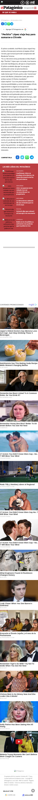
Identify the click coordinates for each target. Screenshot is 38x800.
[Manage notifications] (33, 790)
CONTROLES (19, 219)
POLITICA (18, 209)
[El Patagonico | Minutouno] (32, 3)
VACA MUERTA (19, 171)
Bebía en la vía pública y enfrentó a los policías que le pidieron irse (25, 224)
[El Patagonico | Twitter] (10, 3)
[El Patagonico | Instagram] (27, 3)
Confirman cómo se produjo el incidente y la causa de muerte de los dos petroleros (25, 176)
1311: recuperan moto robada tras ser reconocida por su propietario (24, 191)
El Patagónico (5, 20)
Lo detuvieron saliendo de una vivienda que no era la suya (24, 203)
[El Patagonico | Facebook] (22, 3)
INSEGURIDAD (19, 185)
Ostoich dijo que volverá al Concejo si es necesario (25, 212)
